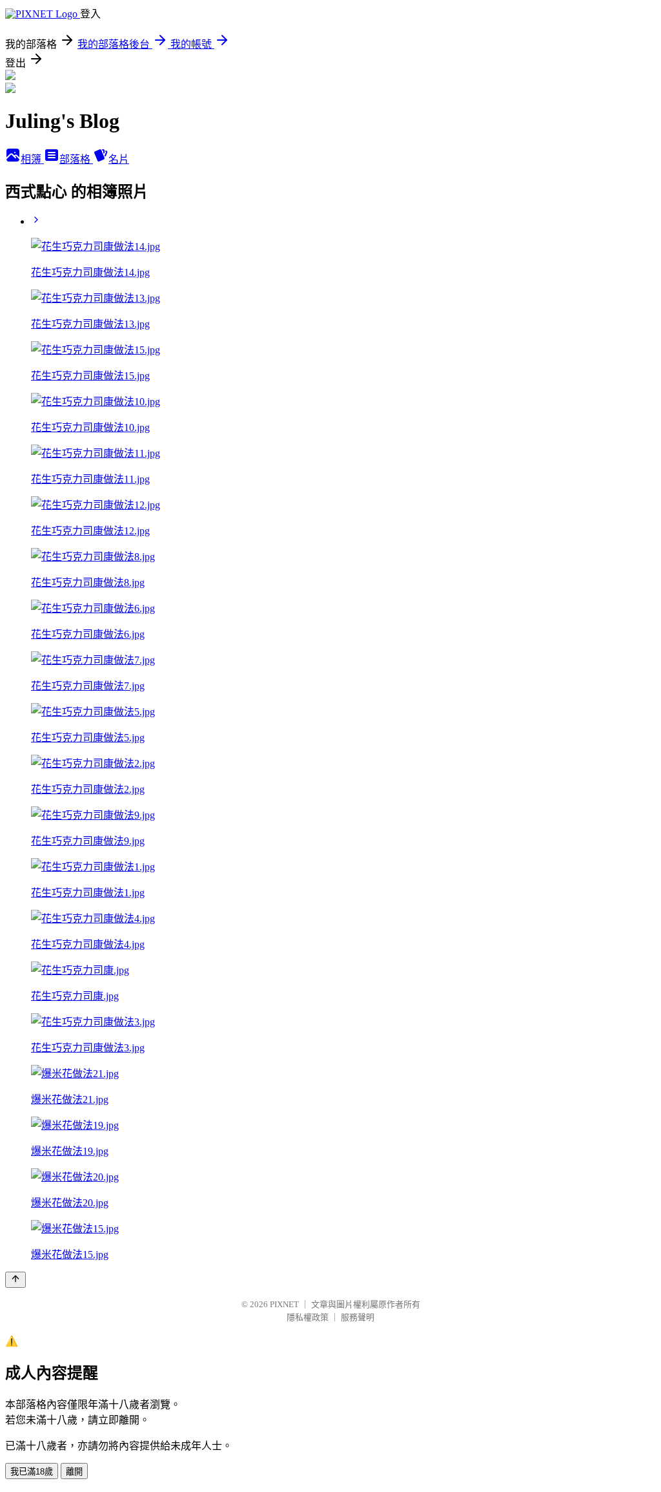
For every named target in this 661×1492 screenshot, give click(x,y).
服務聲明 (357, 1317)
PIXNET (284, 1304)
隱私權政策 (308, 1317)
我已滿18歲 (31, 1471)
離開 (74, 1471)
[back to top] (15, 1280)
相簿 (32, 159)
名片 (118, 159)
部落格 (76, 159)
